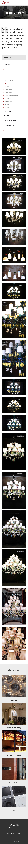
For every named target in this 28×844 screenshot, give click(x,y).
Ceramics (7, 84)
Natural (7, 104)
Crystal (7, 86)
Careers (19, 833)
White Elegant (8, 107)
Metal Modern (8, 101)
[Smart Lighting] (14, 771)
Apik (20, 841)
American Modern (9, 81)
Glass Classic (8, 89)
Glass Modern (8, 98)
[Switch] (14, 799)
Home (8, 833)
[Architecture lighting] (14, 743)
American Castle (9, 78)
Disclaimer (13, 833)
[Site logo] (5, 2)
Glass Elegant (8, 92)
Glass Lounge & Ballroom (11, 95)
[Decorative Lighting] (14, 688)
